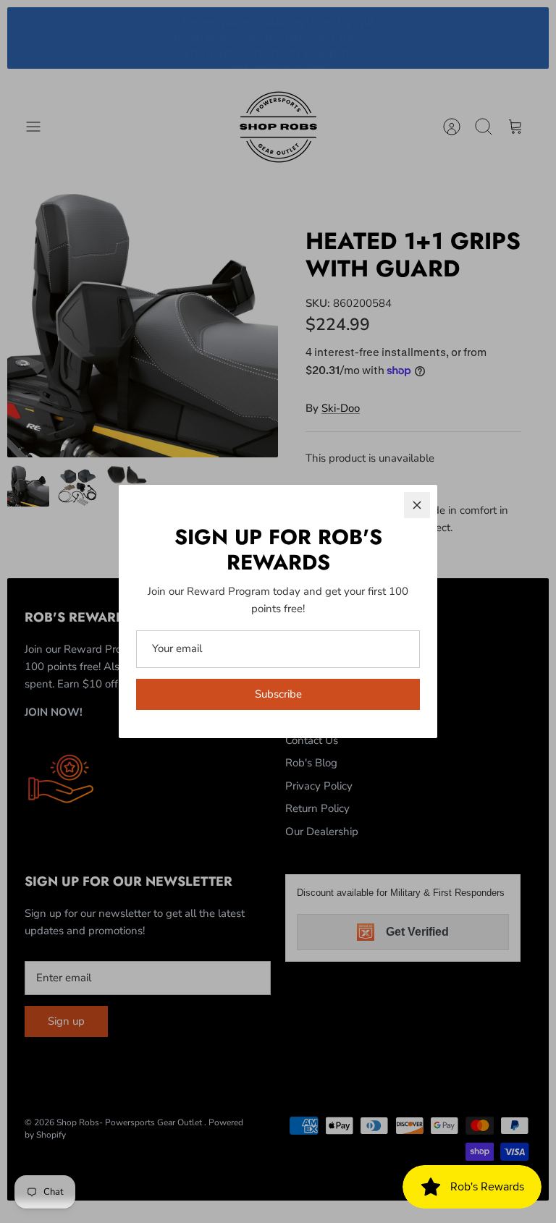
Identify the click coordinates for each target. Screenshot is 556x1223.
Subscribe (278, 694)
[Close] (417, 505)
